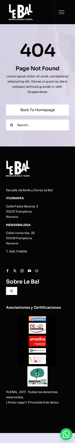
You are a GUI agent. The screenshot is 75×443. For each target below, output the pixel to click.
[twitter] (14, 270)
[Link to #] (61, 12)
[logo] (21, 5)
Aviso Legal (16, 402)
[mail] (36, 270)
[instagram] (22, 270)
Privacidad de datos (43, 402)
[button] (66, 434)
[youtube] (29, 270)
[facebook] (7, 270)
